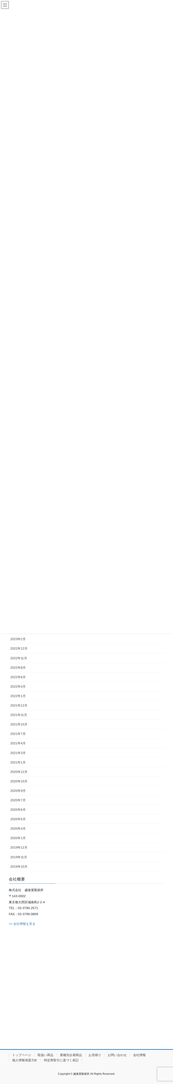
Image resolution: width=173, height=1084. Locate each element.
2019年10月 (18, 866)
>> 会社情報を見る (22, 924)
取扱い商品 (45, 1055)
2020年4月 (18, 828)
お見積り (95, 1055)
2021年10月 (18, 724)
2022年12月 (18, 648)
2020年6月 (18, 809)
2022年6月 (18, 677)
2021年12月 (18, 705)
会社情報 (139, 1055)
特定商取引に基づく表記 (61, 1060)
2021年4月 (18, 743)
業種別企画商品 (71, 1055)
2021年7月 (18, 734)
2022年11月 (18, 658)
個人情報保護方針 (24, 1060)
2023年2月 (18, 639)
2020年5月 (18, 819)
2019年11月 (18, 857)
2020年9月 (18, 791)
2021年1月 (18, 762)
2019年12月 (18, 847)
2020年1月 (18, 838)
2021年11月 (18, 715)
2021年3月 (18, 753)
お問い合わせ (117, 1055)
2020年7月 (18, 800)
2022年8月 (18, 667)
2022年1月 (18, 696)
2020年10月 (18, 781)
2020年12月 (18, 772)
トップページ (21, 1055)
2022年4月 (18, 686)
